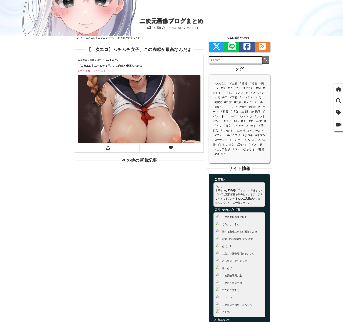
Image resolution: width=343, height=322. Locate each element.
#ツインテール (253, 102)
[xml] (216, 47)
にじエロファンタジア (234, 260)
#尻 (223, 88)
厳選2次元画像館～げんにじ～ (239, 238)
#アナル (248, 88)
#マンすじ (241, 92)
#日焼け (241, 106)
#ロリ (227, 121)
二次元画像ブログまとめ (171, 21)
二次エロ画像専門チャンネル (238, 253)
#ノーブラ (234, 88)
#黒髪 (238, 102)
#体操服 (255, 111)
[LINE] (231, 47)
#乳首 (253, 83)
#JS (236, 121)
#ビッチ (239, 125)
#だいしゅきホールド (250, 130)
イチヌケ (227, 312)
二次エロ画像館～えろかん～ (238, 304)
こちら (224, 202)
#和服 (224, 111)
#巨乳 (233, 83)
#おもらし (249, 139)
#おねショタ (226, 144)
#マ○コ (228, 92)
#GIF (236, 149)
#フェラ (220, 135)
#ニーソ (232, 116)
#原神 (261, 149)
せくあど (227, 268)
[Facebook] (247, 47)
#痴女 (227, 125)
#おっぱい (221, 83)
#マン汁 (235, 139)
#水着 (252, 106)
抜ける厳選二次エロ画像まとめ (239, 231)
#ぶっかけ (227, 130)
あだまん (227, 246)
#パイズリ (233, 135)
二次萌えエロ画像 (232, 282)
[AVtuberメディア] (338, 125)
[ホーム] (338, 89)
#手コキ (248, 135)
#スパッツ (245, 116)
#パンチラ (221, 97)
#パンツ (260, 97)
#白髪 (228, 102)
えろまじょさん (230, 224)
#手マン (260, 135)
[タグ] (338, 113)
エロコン (227, 297)
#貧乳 (243, 83)
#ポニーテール (224, 106)
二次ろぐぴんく (230, 290)
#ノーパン (257, 92)
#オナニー (221, 139)
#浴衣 (234, 111)
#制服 (244, 111)
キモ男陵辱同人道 (232, 275)
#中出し (251, 125)
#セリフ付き (222, 149)
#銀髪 (218, 102)
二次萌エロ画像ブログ (234, 217)
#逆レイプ (243, 144)
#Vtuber (220, 154)
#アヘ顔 (257, 144)
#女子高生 (255, 121)
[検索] (265, 60)
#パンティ (246, 97)
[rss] (262, 47)
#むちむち (248, 149)
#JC (243, 121)
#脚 (258, 88)
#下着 (233, 97)
